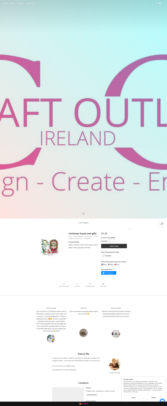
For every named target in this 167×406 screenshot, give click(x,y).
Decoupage (88, 236)
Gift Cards (103, 286)
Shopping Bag (90, 286)
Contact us (30, 3)
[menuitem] (128, 229)
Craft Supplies (83, 223)
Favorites (77, 286)
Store (5, 3)
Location (20, 3)
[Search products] (162, 223)
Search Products (64, 286)
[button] (107, 255)
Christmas (87, 238)
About (12, 3)
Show (83, 404)
